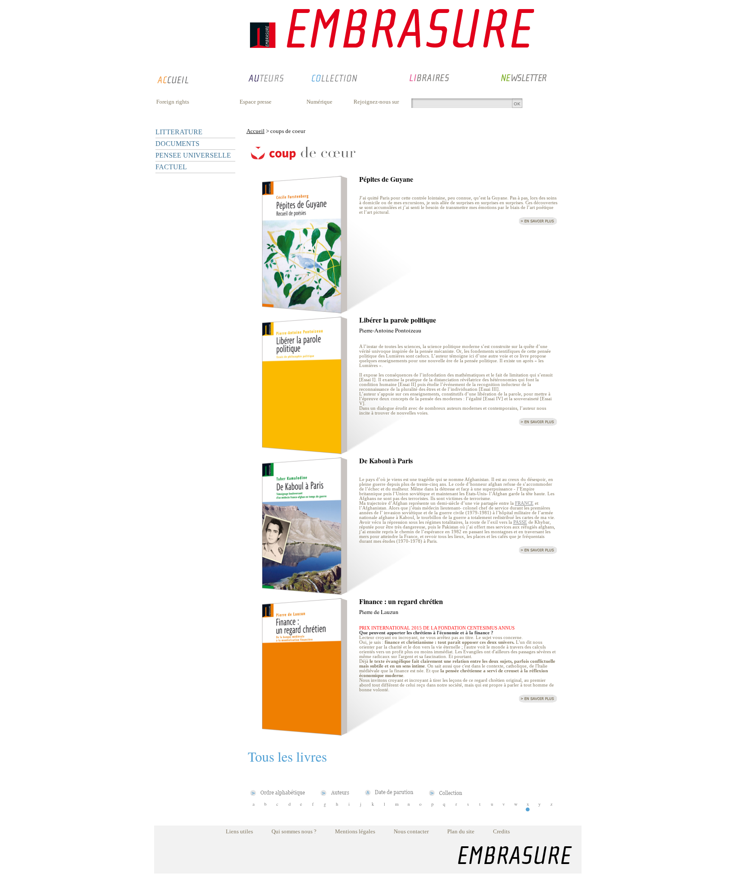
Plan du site (460, 831)
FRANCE (524, 503)
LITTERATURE (178, 132)
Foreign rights (172, 101)
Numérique (319, 101)
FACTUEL (171, 167)
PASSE (520, 522)
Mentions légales (355, 831)
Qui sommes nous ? (294, 831)
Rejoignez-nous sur (376, 101)
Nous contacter (411, 831)
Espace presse (256, 101)
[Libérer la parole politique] (304, 452)
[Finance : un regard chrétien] (304, 733)
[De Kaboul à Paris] (304, 592)
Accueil (256, 131)
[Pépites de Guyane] (304, 311)
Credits (501, 831)
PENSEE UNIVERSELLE (193, 155)
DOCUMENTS (177, 143)
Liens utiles (239, 831)
